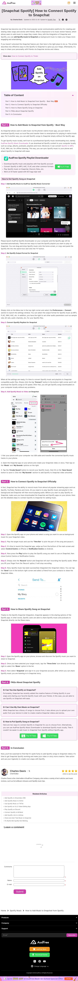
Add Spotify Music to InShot (14, 801)
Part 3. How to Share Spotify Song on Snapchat (23, 108)
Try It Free (64, 167)
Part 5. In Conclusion (13, 114)
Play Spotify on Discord (12, 809)
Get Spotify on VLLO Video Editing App (18, 806)
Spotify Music (16, 911)
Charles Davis (17, 19)
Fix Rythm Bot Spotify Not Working (16, 821)
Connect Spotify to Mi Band (14, 812)
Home (3, 911)
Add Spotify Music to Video (17, 392)
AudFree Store (41, 949)
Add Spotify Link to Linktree (14, 815)
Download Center (41, 955)
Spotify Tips (52, 19)
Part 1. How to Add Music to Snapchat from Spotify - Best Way (29, 101)
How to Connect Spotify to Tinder (25, 56)
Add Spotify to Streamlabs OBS (15, 798)
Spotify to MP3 (67, 146)
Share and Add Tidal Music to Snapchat (18, 818)
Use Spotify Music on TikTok (14, 803)
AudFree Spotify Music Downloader (14, 143)
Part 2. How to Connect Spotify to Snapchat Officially (26, 104)
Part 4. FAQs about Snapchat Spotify (19, 111)
